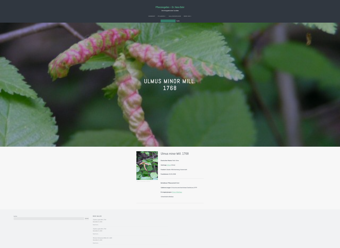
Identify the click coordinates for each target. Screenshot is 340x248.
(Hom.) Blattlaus (177, 192)
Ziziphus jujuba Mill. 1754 (99, 220)
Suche (177, 21)
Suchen (15, 216)
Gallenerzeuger (175, 16)
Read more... (96, 224)
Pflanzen (161, 16)
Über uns (187, 16)
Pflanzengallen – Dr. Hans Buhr (170, 7)
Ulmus (169, 165)
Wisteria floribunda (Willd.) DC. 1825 (102, 238)
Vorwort (151, 16)
